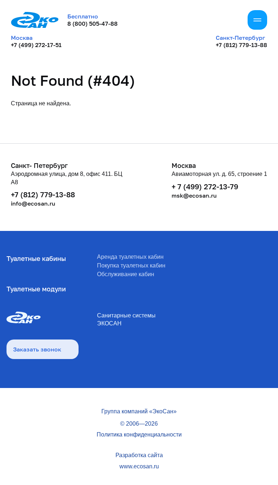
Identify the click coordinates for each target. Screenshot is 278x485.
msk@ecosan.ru (194, 195)
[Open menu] (257, 20)
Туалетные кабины (36, 258)
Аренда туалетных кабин (130, 257)
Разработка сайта (139, 455)
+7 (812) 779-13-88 (241, 45)
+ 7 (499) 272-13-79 (205, 186)
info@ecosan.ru (33, 203)
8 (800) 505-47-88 (92, 23)
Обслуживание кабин (125, 274)
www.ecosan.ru (139, 466)
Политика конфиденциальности (139, 434)
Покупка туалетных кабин (131, 265)
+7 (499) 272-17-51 (36, 45)
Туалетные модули (36, 289)
